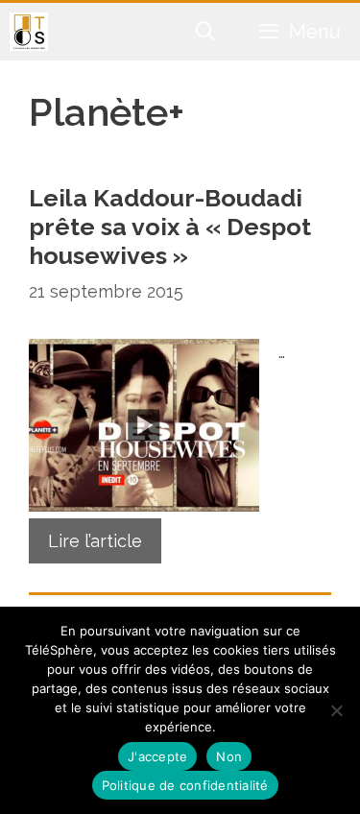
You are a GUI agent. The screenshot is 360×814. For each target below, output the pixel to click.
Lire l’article (95, 541)
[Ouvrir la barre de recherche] (206, 31)
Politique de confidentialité (185, 785)
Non (229, 756)
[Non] (336, 710)
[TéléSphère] (29, 31)
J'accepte (157, 756)
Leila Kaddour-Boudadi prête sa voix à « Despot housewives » (170, 226)
